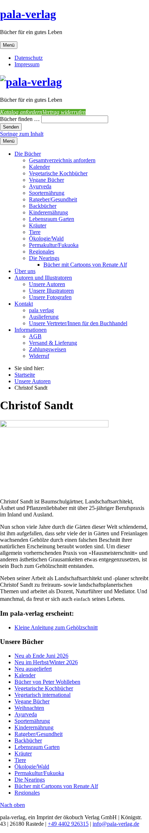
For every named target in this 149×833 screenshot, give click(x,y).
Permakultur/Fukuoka (53, 245)
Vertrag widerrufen (64, 112)
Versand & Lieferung (53, 343)
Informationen (30, 330)
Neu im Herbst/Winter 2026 (46, 662)
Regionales (41, 251)
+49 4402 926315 (68, 824)
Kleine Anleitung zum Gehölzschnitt (56, 627)
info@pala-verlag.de (116, 824)
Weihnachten (29, 708)
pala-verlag (28, 14)
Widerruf (39, 356)
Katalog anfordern (21, 112)
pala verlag (41, 310)
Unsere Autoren (47, 284)
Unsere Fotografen (50, 297)
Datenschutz (28, 58)
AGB (35, 336)
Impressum (26, 64)
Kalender (39, 167)
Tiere (35, 232)
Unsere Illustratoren (51, 291)
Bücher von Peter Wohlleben (47, 682)
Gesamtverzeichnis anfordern (62, 160)
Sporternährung (46, 193)
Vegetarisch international (42, 695)
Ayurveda (40, 186)
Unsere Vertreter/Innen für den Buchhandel (78, 323)
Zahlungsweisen (47, 349)
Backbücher (42, 206)
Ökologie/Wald (46, 238)
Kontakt (23, 304)
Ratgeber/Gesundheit (53, 199)
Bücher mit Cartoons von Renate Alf (85, 264)
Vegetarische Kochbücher (58, 173)
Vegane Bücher (46, 180)
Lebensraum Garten (51, 219)
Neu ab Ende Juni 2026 (41, 656)
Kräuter (37, 225)
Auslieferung (44, 317)
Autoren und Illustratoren (43, 278)
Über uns (24, 271)
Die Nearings (44, 258)
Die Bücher (27, 154)
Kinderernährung (48, 212)
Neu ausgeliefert (33, 669)
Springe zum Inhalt (21, 134)
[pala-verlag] (31, 81)
